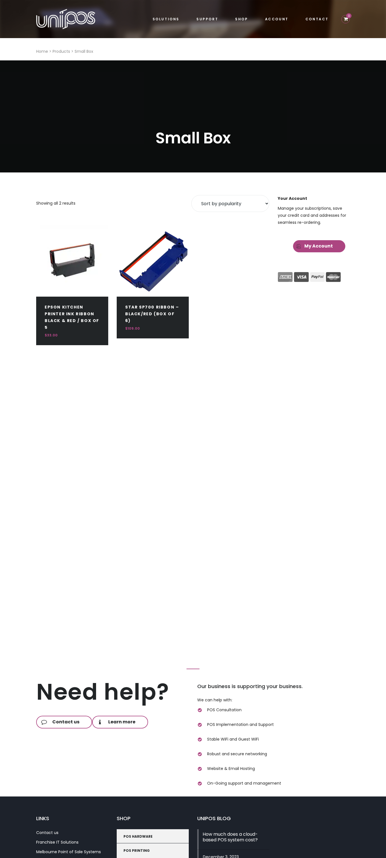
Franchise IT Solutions (57, 842)
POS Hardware (138, 836)
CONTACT (317, 19)
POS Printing (136, 850)
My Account (318, 246)
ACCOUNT (277, 19)
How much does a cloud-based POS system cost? (230, 837)
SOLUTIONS (166, 19)
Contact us (47, 832)
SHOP (241, 19)
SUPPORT (207, 19)
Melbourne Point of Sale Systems (68, 852)
